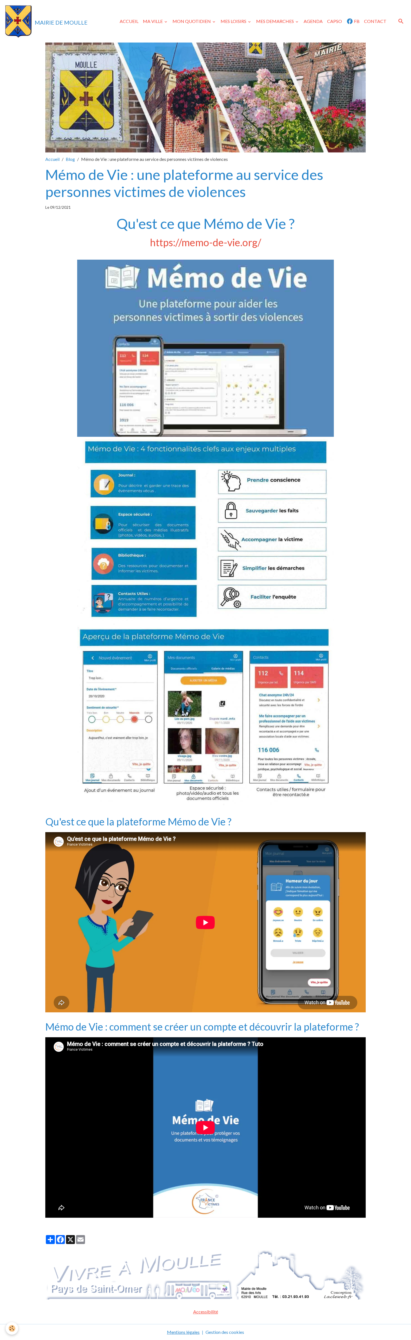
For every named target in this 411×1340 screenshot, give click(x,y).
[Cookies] (12, 1328)
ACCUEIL (129, 21)
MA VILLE (153, 21)
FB (356, 21)
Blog (70, 159)
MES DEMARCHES (275, 21)
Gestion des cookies (225, 1332)
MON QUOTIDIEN (192, 21)
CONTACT (375, 21)
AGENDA (313, 21)
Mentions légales (183, 1332)
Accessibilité (205, 1311)
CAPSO (334, 21)
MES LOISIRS (234, 21)
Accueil (52, 159)
